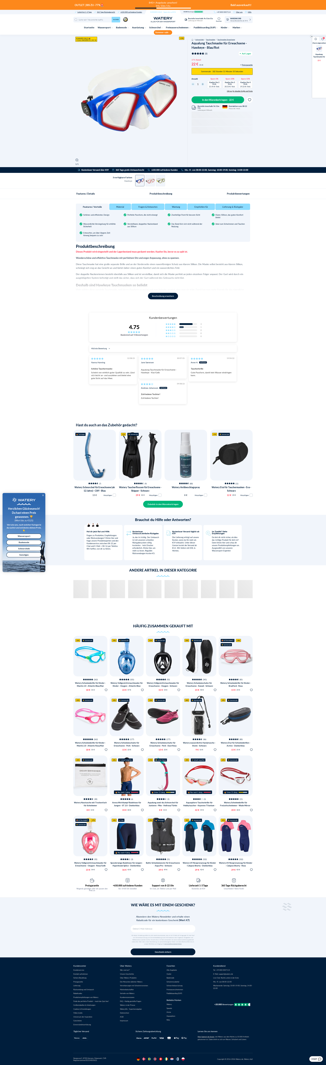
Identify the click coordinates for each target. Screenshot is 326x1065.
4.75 (134, 327)
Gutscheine (77, 1020)
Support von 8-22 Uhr (163, 885)
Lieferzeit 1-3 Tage (198, 885)
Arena (169, 1012)
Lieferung (76, 985)
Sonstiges (24, 555)
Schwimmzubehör (173, 981)
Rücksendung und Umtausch (83, 989)
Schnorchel (155, 27)
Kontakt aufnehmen (80, 974)
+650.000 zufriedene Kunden (131, 12)
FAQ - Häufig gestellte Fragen (130, 1001)
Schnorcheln (199, 39)
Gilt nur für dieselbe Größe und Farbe (240, 91)
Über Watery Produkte (128, 978)
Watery (169, 1004)
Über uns (239, 12)
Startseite (89, 27)
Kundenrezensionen (127, 997)
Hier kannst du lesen (206, 1037)
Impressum (124, 1020)
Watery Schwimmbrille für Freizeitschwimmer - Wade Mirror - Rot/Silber (235, 805)
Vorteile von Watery (127, 993)
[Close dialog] (43, 495)
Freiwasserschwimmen (177, 27)
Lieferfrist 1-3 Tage (84, 12)
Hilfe (249, 12)
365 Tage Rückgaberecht (106, 12)
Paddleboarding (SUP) (205, 27)
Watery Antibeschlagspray (186, 487)
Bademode (121, 27)
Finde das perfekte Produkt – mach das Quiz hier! (91, 1001)
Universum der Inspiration (82, 1017)
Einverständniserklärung (82, 1024)
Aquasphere (171, 1016)
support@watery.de (226, 974)
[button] (171, 324)
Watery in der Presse (127, 1005)
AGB (121, 1017)
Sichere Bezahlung (79, 978)
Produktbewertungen (238, 193)
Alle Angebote (172, 970)
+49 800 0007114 (224, 12)
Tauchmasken (210, 39)
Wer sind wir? (125, 970)
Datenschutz (124, 1013)
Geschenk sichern (163, 952)
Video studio (77, 1013)
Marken (237, 27)
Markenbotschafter (127, 989)
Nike (168, 1020)
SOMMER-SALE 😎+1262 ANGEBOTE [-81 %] (86, 39)
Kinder (224, 27)
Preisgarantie (92, 885)
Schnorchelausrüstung (174, 985)
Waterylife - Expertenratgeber (131, 1009)
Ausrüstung (138, 27)
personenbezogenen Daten (173, 944)
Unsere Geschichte (127, 974)
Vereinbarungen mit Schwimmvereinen (134, 985)
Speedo (169, 1008)
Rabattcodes (77, 993)
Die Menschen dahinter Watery (131, 981)
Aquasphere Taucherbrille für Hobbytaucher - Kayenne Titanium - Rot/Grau (199, 805)
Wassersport (104, 27)
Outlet (169, 974)
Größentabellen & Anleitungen (84, 1005)
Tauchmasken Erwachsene (226, 39)
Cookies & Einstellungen (82, 1009)
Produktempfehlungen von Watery (85, 997)
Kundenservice (78, 970)
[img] (97, 358)
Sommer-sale (162, 32)
